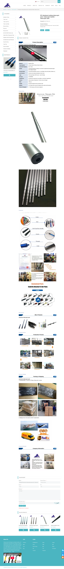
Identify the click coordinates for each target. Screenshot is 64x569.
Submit (20, 505)
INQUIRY (42, 30)
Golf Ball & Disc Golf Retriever (8, 39)
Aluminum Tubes (6, 17)
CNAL (43, 544)
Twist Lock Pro (14, 9)
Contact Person (43, 480)
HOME (24, 5)
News (24, 544)
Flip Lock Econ (5, 26)
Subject (20, 480)
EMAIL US (47, 30)
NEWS (52, 5)
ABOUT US (35, 5)
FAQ (59, 5)
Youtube (34, 550)
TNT (43, 548)
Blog (23, 548)
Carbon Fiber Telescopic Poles (8, 35)
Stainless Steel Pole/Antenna (8, 37)
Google (53, 542)
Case (24, 546)
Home (5, 9)
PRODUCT (29, 5)
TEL (41, 484)
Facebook (44, 550)
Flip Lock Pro (5, 30)
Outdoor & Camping (6, 48)
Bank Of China (35, 546)
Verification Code (22, 501)
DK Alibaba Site (35, 542)
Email (20, 484)
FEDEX (53, 546)
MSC (43, 546)
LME (53, 544)
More (13, 551)
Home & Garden (6, 46)
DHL (33, 548)
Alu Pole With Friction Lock (8, 32)
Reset (24, 505)
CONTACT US (41, 5)
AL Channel (54, 548)
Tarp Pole (5, 44)
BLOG (56, 5)
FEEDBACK (47, 5)
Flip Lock (5, 28)
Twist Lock (5, 19)
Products (9, 9)
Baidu (43, 542)
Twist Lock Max (6, 23)
